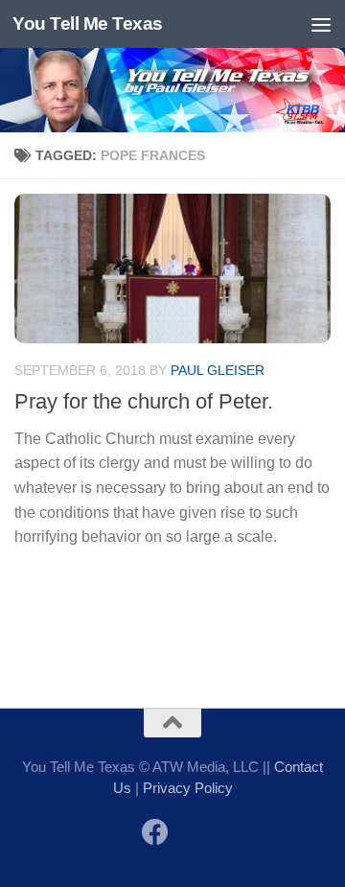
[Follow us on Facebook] (155, 832)
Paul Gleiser (217, 370)
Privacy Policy (188, 788)
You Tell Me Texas (87, 23)
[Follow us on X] (189, 834)
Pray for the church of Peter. (143, 401)
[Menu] (321, 24)
